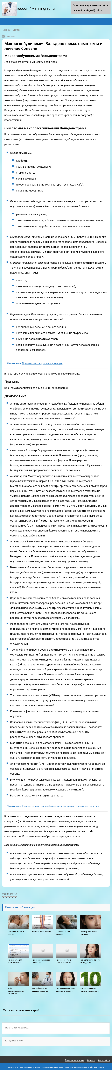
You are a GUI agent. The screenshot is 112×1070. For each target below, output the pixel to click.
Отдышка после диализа (63, 932)
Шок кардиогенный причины (88, 932)
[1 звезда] (3, 897)
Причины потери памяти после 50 (63, 961)
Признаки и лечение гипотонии (41, 961)
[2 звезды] (6, 897)
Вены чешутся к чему (41, 931)
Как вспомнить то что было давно (90, 961)
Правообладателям (74, 1060)
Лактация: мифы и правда (16, 932)
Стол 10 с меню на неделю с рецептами (89, 989)
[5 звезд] (16, 897)
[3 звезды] (9, 897)
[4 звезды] (12, 897)
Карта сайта (104, 1060)
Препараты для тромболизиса (15, 961)
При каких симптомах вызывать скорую (65, 989)
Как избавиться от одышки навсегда (40, 989)
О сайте (91, 1060)
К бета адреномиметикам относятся (16, 991)
